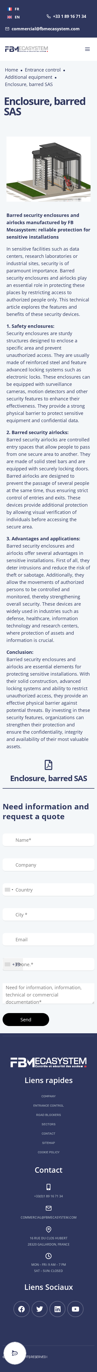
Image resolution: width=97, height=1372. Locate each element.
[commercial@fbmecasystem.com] (49, 1208)
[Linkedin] (57, 1309)
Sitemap (48, 1143)
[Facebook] (21, 1309)
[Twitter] (40, 1309)
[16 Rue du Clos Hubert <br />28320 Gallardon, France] (49, 1229)
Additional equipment (28, 77)
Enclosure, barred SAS (29, 84)
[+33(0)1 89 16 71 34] (49, 1187)
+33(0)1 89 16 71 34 (48, 1196)
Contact (48, 1133)
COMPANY (48, 1096)
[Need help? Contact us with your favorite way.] (15, 1353)
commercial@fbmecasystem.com (49, 1217)
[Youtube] (75, 1309)
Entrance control (43, 70)
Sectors (49, 1124)
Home (11, 70)
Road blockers (48, 1115)
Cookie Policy (48, 1152)
